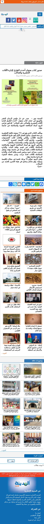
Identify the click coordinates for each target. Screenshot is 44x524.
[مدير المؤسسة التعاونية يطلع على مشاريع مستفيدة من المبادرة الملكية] (11, 437)
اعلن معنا (37, 518)
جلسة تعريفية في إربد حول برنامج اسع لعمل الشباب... (10, 410)
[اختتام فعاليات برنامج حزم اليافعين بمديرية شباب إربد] (32, 386)
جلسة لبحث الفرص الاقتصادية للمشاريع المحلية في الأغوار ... (32, 445)
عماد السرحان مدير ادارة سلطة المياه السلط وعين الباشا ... (11, 393)
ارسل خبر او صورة (34, 520)
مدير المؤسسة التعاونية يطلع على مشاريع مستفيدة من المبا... (11, 445)
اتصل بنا (38, 513)
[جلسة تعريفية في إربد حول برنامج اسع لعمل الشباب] (11, 403)
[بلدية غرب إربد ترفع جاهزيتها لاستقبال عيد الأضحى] (32, 403)
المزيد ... (4, 353)
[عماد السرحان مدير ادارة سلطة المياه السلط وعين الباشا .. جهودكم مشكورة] (11, 386)
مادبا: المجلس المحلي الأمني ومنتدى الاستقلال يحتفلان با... (32, 428)
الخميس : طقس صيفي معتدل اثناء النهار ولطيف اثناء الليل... (32, 376)
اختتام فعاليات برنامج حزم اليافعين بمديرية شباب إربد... (32, 393)
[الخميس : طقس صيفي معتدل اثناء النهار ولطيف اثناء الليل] (32, 369)
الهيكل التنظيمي (35, 515)
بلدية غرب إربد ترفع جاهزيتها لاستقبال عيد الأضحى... (32, 410)
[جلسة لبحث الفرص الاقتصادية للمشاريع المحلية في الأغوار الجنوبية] (32, 437)
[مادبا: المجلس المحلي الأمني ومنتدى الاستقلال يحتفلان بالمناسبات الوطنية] (32, 420)
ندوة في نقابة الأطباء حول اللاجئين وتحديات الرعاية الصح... (11, 428)
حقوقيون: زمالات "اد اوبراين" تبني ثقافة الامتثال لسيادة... (10, 376)
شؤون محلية (39, 63)
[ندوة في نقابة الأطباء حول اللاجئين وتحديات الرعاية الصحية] (11, 420)
